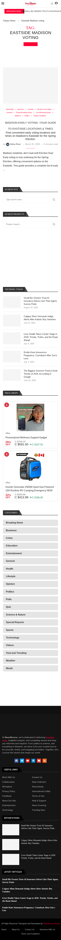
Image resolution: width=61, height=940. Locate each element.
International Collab (41, 791)
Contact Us (37, 777)
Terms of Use (38, 796)
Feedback (7, 796)
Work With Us (8, 777)
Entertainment (8, 805)
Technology (7, 810)
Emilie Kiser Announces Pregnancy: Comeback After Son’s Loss (40, 355)
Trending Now (38, 810)
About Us (16, 929)
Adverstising (37, 787)
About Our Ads (9, 801)
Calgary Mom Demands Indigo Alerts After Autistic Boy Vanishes (40, 318)
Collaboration (8, 782)
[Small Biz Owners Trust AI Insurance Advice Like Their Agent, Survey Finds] (12, 302)
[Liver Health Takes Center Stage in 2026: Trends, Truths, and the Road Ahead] (12, 338)
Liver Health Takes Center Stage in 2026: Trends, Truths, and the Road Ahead (41, 337)
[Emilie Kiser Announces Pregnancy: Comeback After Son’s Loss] (12, 356)
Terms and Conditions (30, 934)
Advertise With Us (47, 929)
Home (4, 929)
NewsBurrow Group (51, 923)
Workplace (7, 787)
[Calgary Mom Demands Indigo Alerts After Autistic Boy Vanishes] (12, 320)
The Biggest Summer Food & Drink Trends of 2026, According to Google (41, 373)
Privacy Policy (8, 791)
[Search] (51, 3)
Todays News (9, 20)
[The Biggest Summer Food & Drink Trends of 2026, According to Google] (12, 375)
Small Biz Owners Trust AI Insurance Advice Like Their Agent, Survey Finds (40, 301)
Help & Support (39, 801)
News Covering (39, 805)
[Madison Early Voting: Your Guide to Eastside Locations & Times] (30, 85)
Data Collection (39, 782)
